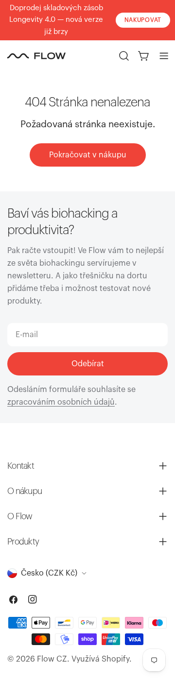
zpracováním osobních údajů (61, 402)
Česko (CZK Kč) (49, 573)
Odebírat (87, 364)
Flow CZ (52, 659)
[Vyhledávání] (124, 56)
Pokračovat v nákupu (87, 155)
